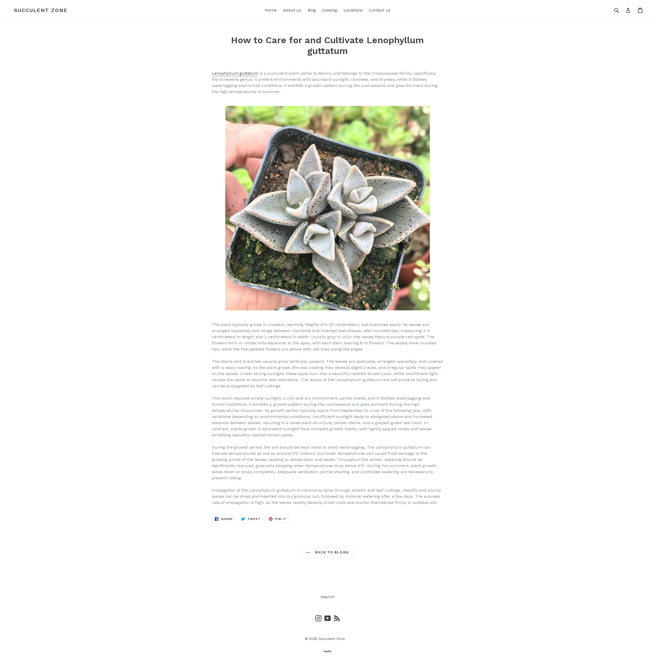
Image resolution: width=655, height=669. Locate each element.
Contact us (379, 10)
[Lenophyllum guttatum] (327, 208)
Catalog (329, 10)
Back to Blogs (331, 552)
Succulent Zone (41, 10)
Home (271, 10)
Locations (353, 10)
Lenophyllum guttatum (235, 73)
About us (292, 10)
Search (327, 596)
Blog (312, 10)
